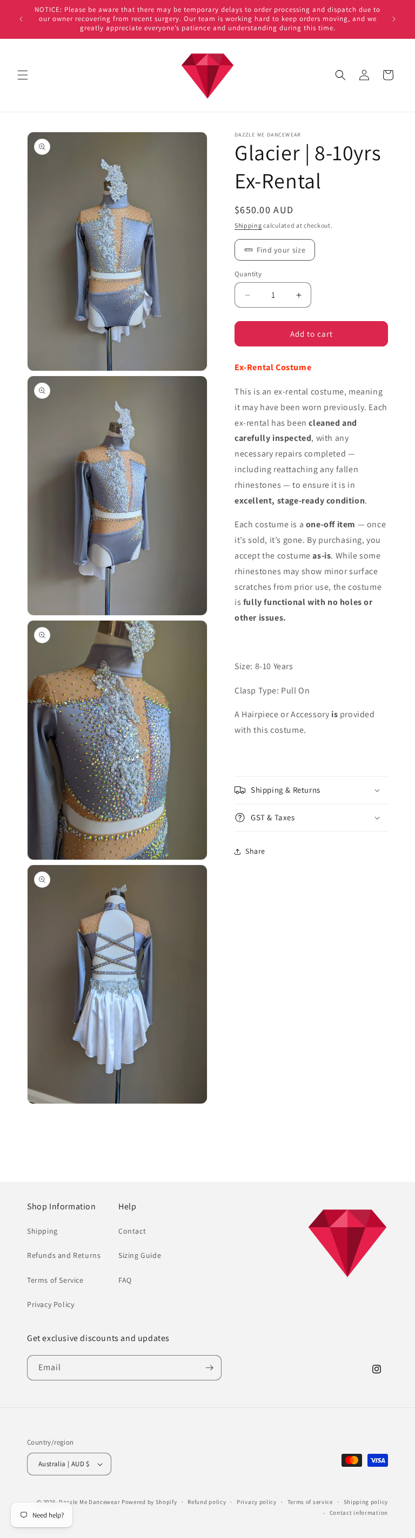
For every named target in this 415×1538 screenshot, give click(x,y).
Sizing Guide (139, 1255)
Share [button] (255, 851)
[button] (23, 75)
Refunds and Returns (64, 1255)
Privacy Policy (50, 1304)
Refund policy (207, 1502)
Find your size (281, 250)
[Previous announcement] (21, 19)
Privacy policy (257, 1502)
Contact (132, 1231)
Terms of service (310, 1502)
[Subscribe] (209, 1367)
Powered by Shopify (149, 1502)
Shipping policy (366, 1502)
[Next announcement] (394, 19)
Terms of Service (55, 1280)
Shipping (248, 225)
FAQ (125, 1280)
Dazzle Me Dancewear (89, 1502)
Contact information (359, 1512)
